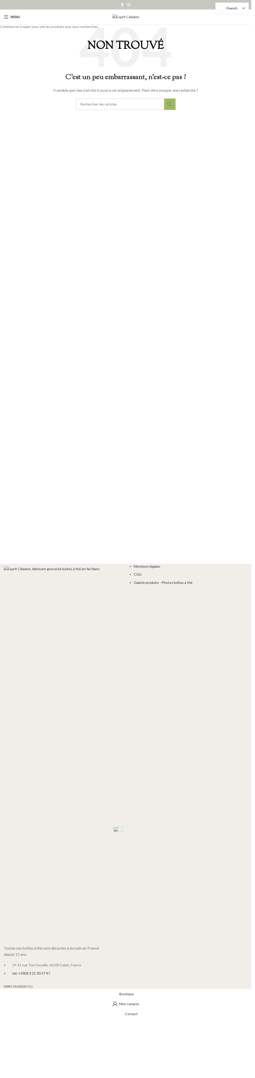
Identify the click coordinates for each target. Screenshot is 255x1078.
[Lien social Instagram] (128, 4)
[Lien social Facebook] (122, 4)
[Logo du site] (125, 16)
